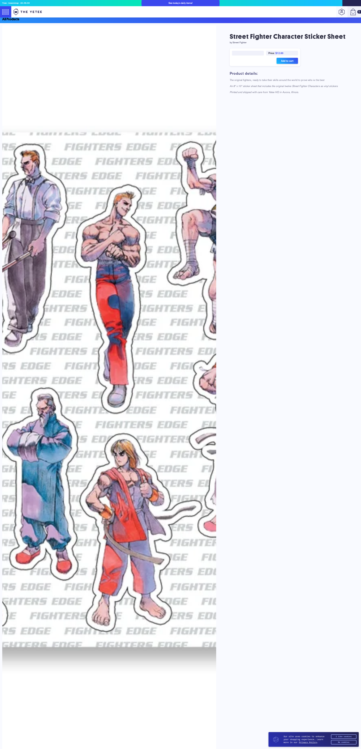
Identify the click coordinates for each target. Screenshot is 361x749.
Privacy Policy (308, 742)
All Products (10, 19)
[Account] (341, 11)
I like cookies (344, 737)
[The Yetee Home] (27, 11)
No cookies (343, 742)
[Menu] (5, 11)
